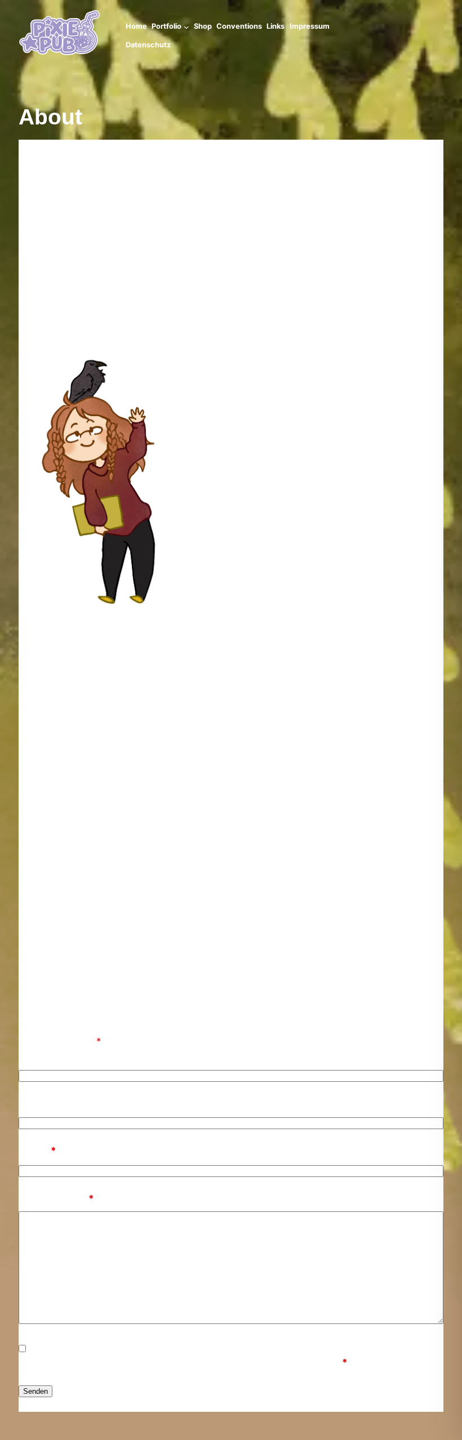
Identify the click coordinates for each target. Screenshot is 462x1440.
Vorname (39, 1055)
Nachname (43, 1103)
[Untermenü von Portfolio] (186, 27)
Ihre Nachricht (56, 1198)
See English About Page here (393, 149)
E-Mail (37, 1150)
